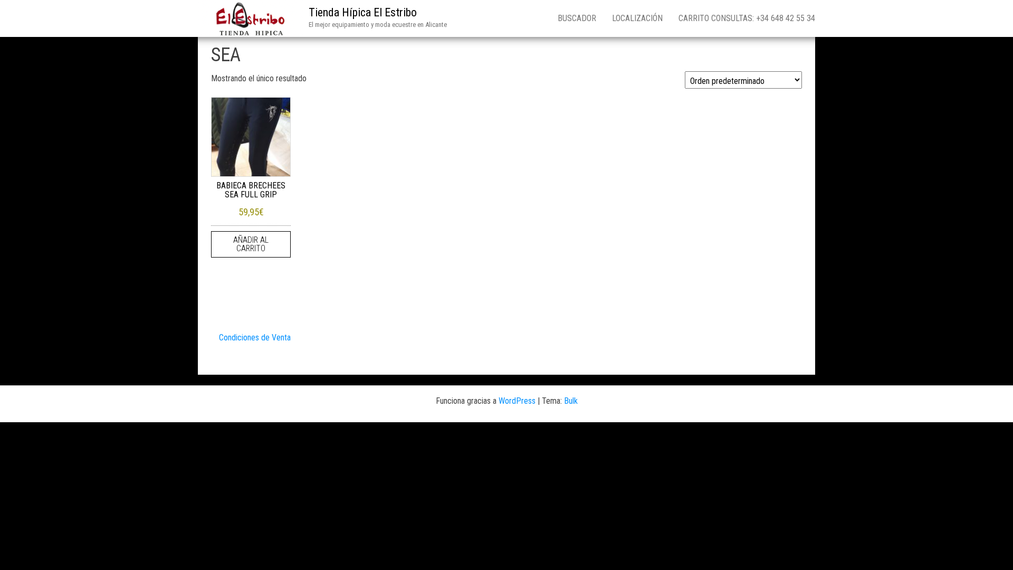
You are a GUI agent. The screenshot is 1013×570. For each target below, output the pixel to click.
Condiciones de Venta (255, 337)
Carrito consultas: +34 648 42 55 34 (746, 18)
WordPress (517, 401)
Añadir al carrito (251, 244)
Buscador (577, 18)
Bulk (571, 401)
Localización (637, 18)
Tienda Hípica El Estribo (363, 12)
